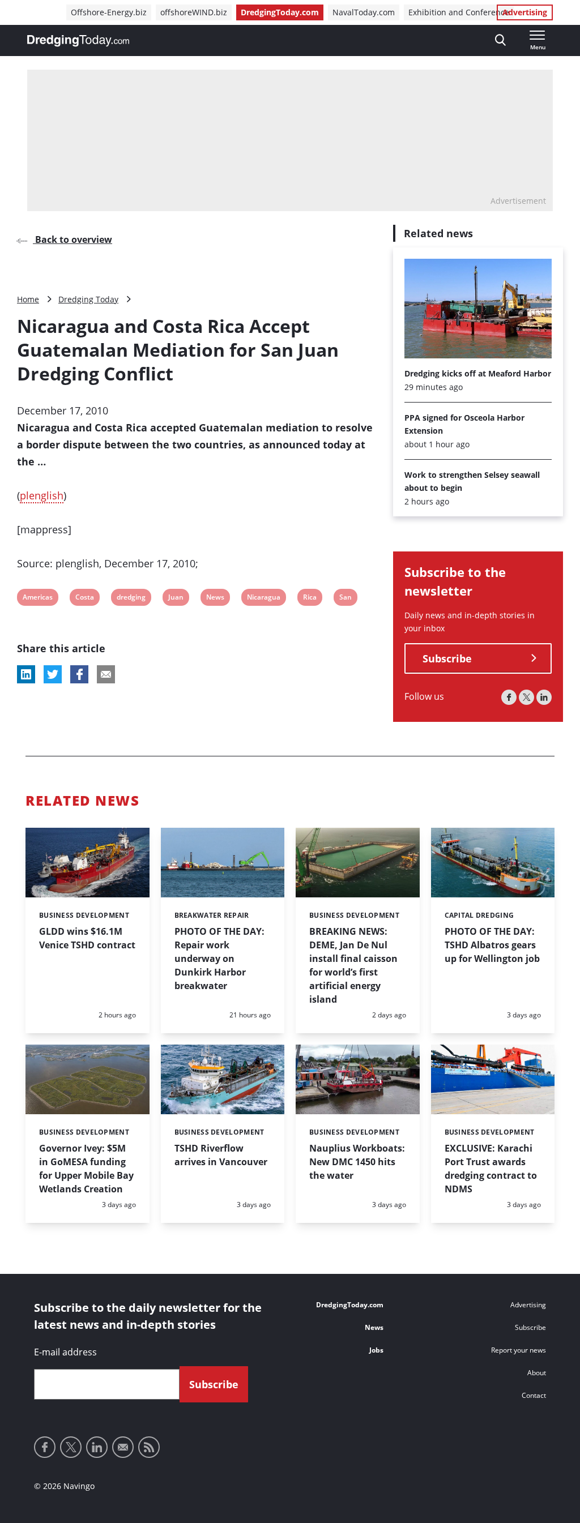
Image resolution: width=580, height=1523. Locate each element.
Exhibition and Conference (458, 12)
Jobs (376, 1350)
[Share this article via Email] (106, 674)
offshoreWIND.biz (193, 12)
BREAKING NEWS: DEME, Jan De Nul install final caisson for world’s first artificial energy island (353, 965)
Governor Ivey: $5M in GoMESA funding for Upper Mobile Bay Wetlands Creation (86, 1168)
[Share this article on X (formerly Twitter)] (53, 674)
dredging (131, 599)
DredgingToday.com (280, 12)
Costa (84, 599)
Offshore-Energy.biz (109, 12)
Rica (310, 599)
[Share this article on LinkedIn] (26, 674)
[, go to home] (78, 40)
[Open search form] (500, 40)
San (346, 599)
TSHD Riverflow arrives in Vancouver (220, 1155)
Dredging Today (88, 299)
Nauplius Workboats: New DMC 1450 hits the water (357, 1162)
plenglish (41, 495)
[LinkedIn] (544, 697)
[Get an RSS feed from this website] (149, 1447)
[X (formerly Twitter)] (526, 697)
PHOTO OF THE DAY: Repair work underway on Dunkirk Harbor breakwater (219, 958)
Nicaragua (263, 599)
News (215, 599)
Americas (37, 599)
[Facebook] (509, 697)
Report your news (518, 1350)
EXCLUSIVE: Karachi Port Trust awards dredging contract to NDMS (491, 1168)
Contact (534, 1395)
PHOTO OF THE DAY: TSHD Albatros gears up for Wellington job (492, 945)
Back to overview (72, 239)
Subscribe (447, 658)
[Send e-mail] (123, 1447)
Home (28, 299)
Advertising (524, 12)
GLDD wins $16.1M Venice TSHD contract (87, 938)
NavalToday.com (363, 12)
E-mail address (65, 1352)
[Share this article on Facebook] (79, 674)
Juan (176, 599)
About (536, 1372)
